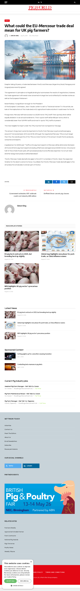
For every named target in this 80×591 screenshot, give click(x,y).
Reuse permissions (11, 449)
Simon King (15, 35)
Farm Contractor (10, 536)
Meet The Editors (10, 433)
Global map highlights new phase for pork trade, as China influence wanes (57, 255)
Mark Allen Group (46, 577)
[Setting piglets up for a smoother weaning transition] (10, 356)
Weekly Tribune (10, 551)
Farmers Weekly (10, 528)
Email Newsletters (11, 441)
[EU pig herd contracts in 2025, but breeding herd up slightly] (22, 241)
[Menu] (6, 2)
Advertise (8, 425)
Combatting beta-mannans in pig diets (29, 364)
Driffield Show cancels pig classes (56, 193)
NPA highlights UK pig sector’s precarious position (21, 287)
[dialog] (17, 574)
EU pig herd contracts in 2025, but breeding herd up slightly (18, 255)
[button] (17, 585)
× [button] (31, 562)
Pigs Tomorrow (9, 543)
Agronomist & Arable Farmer (14, 532)
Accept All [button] (10, 581)
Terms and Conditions (55, 572)
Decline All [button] (24, 581)
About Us (8, 437)
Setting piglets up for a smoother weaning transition (34, 354)
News (7, 20)
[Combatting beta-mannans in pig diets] (10, 366)
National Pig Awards (11, 539)
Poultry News (9, 547)
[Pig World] (40, 8)
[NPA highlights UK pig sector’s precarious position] (22, 273)
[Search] (74, 2)
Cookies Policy (36, 572)
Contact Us (8, 429)
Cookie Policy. (12, 577)
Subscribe (8, 445)
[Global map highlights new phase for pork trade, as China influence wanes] (58, 241)
